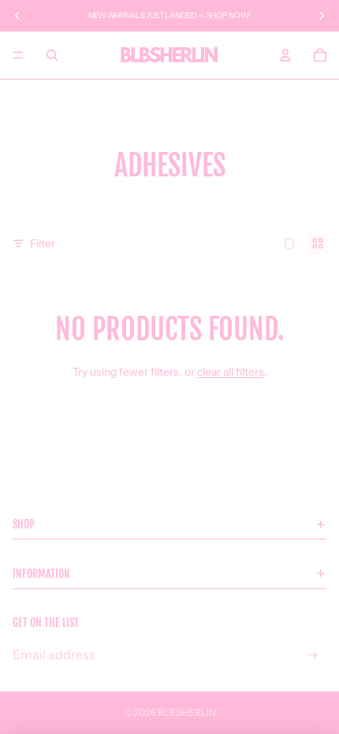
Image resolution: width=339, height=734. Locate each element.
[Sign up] (312, 655)
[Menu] (18, 55)
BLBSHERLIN (187, 712)
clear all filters (230, 372)
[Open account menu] (285, 55)
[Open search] (52, 55)
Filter (42, 243)
